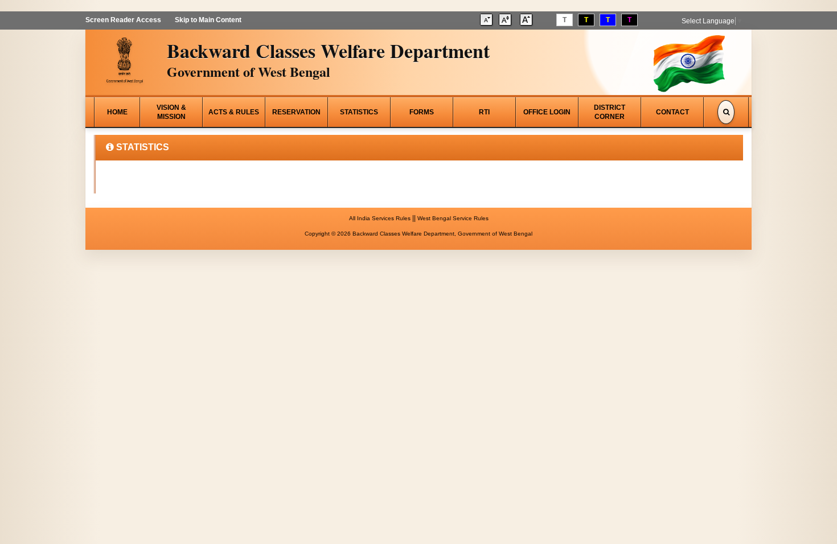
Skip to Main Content (208, 20)
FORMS (421, 112)
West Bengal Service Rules (453, 218)
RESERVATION (296, 112)
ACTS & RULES (233, 112)
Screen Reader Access (123, 20)
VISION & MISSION (171, 112)
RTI (484, 112)
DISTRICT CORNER (609, 112)
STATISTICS (359, 112)
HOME (117, 112)
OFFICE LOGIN (547, 112)
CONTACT (672, 112)
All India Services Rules (380, 218)
